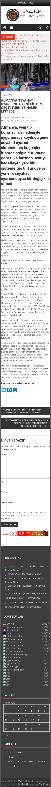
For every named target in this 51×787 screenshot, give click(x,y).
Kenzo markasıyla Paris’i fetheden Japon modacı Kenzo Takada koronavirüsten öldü (22, 411)
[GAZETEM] (4, 27)
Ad (3, 482)
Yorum (5, 454)
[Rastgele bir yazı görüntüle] (46, 27)
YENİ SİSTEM (30, 121)
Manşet (15, 87)
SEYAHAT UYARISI (18, 121)
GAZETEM (32, 11)
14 (12, 720)
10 (32, 716)
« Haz (5, 735)
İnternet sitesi (7, 502)
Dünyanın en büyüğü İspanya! (14, 47)
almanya (7, 121)
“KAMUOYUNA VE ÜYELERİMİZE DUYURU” (26, 566)
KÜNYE (11, 757)
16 (26, 720)
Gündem (5, 87)
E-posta (5, 492)
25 (39, 725)
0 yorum (28, 118)
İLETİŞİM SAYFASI (16, 752)
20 (6, 725)
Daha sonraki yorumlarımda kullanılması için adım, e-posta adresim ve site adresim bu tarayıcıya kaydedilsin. (24, 515)
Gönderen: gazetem (11, 118)
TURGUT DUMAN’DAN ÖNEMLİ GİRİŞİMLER (27, 761)
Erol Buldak (13, 766)
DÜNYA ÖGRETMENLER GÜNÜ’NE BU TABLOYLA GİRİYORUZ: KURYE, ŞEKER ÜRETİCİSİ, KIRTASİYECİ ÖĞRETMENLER (27, 423)
